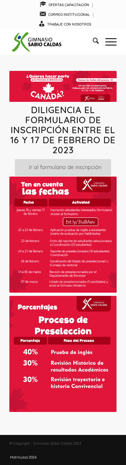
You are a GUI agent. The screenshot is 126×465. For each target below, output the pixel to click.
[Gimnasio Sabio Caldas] (52, 42)
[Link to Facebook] (92, 450)
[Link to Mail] (112, 450)
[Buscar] (92, 42)
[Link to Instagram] (102, 450)
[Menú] (108, 42)
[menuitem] (64, 5)
